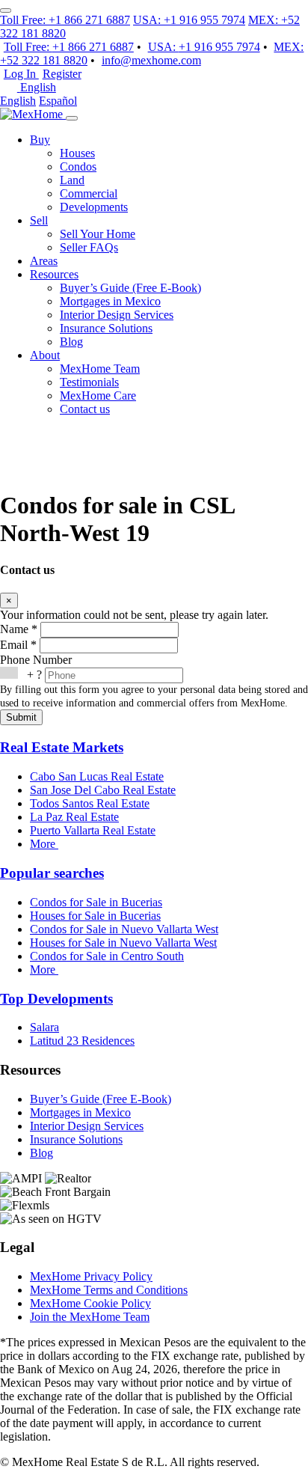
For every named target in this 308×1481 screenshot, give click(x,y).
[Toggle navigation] (72, 118)
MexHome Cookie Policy (90, 1303)
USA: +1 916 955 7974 (189, 19)
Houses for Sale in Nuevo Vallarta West (123, 942)
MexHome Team (100, 368)
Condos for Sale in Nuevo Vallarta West (124, 929)
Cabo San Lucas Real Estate (97, 776)
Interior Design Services (116, 314)
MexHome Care (98, 395)
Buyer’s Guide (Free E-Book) (130, 287)
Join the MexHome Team (90, 1316)
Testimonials (89, 382)
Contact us (85, 409)
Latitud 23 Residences (82, 1040)
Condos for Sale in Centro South (107, 956)
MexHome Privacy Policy (91, 1276)
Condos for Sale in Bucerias (96, 902)
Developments (94, 207)
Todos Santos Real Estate (90, 803)
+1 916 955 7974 (204, 46)
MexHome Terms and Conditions (109, 1289)
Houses (77, 153)
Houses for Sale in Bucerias (95, 915)
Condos (78, 166)
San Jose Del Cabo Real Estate (103, 790)
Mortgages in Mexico (110, 301)
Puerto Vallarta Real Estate (92, 830)
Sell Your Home (97, 234)
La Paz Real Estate (74, 816)
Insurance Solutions (106, 328)
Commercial (88, 193)
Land (72, 180)
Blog (71, 341)
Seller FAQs (89, 247)
